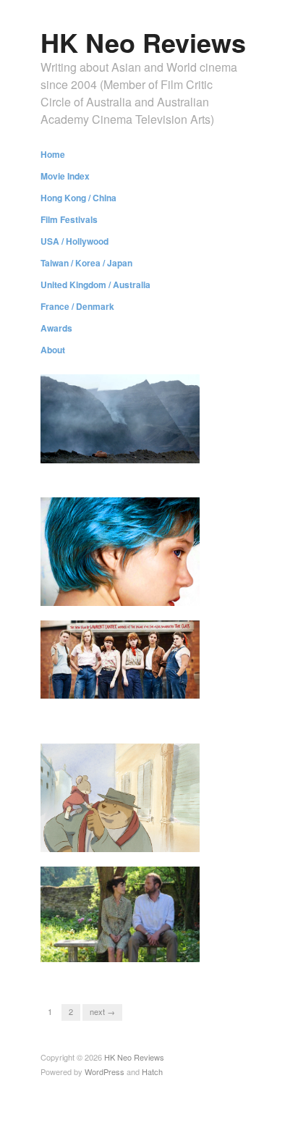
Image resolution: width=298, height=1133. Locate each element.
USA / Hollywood (74, 241)
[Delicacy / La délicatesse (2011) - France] (120, 912)
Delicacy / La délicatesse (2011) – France (118, 955)
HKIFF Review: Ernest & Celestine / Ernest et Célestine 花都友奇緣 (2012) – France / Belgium (125, 819)
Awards (56, 328)
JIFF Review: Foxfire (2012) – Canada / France (128, 709)
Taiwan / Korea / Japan (86, 262)
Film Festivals (69, 219)
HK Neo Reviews (143, 42)
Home (53, 154)
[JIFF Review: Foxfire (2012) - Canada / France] (120, 658)
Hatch (152, 1071)
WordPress (104, 1071)
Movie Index (65, 176)
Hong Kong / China (78, 197)
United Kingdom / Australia (95, 284)
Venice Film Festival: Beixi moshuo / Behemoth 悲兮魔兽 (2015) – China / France (124, 456)
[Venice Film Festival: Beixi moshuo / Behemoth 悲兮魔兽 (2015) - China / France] (120, 417)
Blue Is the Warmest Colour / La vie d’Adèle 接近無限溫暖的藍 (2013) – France (126, 579)
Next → (102, 1011)
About (53, 349)
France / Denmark (77, 306)
